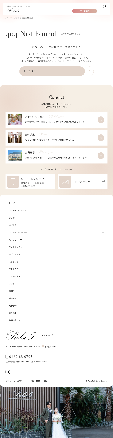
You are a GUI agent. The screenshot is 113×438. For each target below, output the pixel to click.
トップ (5, 18)
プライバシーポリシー (15, 381)
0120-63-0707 (21, 356)
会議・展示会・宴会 (39, 381)
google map (50, 346)
